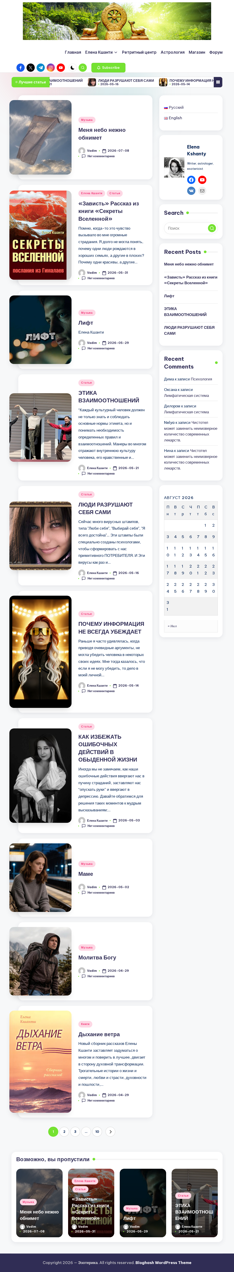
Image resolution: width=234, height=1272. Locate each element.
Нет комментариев (101, 156)
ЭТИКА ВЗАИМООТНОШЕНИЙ (185, 311)
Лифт (85, 322)
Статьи (114, 193)
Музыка (87, 120)
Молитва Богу (97, 957)
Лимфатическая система (186, 395)
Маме (85, 873)
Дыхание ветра (99, 1034)
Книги (85, 1024)
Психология (201, 379)
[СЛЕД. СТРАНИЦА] (110, 1132)
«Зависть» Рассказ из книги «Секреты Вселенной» (108, 211)
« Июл (172, 626)
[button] (108, 67)
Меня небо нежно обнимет (189, 264)
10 (97, 1132)
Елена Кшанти (91, 193)
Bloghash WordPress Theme (163, 1262)
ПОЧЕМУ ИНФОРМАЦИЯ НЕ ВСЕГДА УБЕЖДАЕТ (170, 80)
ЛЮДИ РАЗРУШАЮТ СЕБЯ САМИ (85, 80)
